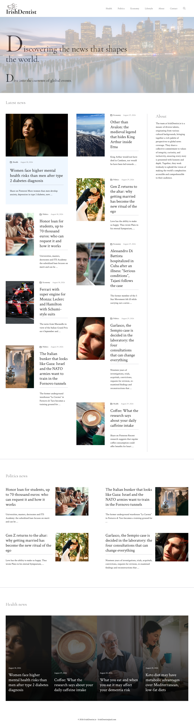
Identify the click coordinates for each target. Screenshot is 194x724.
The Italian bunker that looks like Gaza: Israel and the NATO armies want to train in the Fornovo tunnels (54, 368)
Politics (121, 8)
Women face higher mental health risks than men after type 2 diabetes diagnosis (36, 176)
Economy (134, 8)
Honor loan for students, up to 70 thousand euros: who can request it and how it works (52, 233)
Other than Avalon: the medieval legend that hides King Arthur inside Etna (123, 134)
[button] (184, 8)
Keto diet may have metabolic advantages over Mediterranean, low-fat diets (163, 682)
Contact (173, 8)
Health (109, 8)
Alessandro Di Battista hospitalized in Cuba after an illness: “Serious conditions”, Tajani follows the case (122, 268)
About (161, 8)
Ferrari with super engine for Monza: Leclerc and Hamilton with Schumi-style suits (53, 302)
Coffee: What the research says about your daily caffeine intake (124, 418)
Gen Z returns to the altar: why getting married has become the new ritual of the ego (123, 199)
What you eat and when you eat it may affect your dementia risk (119, 685)
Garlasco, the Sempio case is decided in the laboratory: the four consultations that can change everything (122, 343)
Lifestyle (149, 8)
